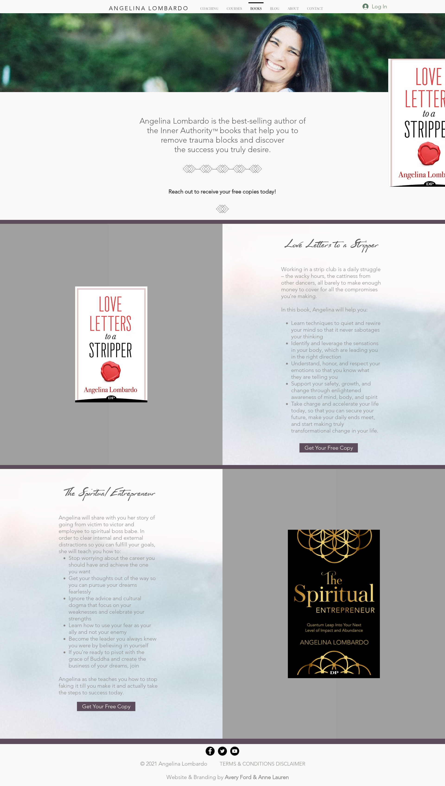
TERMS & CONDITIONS (248, 764)
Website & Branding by (227, 777)
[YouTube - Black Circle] (234, 751)
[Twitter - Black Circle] (222, 751)
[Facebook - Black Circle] (210, 751)
